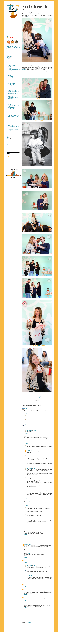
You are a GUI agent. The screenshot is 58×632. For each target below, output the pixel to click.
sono (19, 48)
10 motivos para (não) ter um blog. (12, 77)
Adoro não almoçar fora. (11, 96)
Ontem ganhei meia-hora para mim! (13, 110)
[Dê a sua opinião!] (36, 400)
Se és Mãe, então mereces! (11, 60)
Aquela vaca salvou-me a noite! (12, 64)
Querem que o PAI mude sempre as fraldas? (14, 134)
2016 (8, 54)
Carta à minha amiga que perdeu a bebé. (13, 126)
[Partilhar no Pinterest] (38, 400)
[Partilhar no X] (36, 400)
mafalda (25, 424)
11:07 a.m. (27, 408)
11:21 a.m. (29, 436)
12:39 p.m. (29, 544)
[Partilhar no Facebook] (37, 400)
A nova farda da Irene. (11, 108)
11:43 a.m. (30, 450)
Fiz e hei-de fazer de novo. (11, 117)
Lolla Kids (39, 345)
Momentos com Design (39, 396)
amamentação (16, 47)
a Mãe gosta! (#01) (10, 75)
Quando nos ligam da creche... (12, 70)
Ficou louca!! (9, 99)
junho (9, 136)
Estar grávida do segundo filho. (12, 83)
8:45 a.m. (30, 575)
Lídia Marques (26, 544)
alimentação (12, 47)
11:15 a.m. (28, 424)
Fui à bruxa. (9, 78)
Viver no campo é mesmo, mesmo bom (13, 129)
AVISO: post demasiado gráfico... (12, 131)
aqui (27, 16)
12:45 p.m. (34, 468)
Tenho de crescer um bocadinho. (12, 114)
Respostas (26, 413)
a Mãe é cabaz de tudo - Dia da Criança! (13, 116)
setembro (9, 139)
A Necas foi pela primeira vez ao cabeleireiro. (14, 69)
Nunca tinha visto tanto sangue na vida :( (13, 97)
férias (9, 48)
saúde (17, 48)
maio (9, 59)
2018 (8, 145)
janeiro (9, 55)
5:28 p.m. (28, 602)
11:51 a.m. (34, 430)
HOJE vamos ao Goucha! (11, 84)
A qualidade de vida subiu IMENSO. (12, 65)
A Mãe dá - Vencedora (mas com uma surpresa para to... (13, 68)
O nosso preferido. (10, 76)
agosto (9, 138)
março (9, 57)
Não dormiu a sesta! (10, 124)
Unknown (28, 450)
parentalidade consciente (13, 48)
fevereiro (9, 56)
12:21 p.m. (30, 514)
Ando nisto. (9, 109)
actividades (8, 47)
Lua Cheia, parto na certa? (11, 107)
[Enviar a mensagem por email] (35, 400)
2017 (8, 144)
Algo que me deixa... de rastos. (12, 90)
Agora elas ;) (9, 104)
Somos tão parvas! (10, 98)
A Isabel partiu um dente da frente (12, 103)
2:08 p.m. (29, 418)
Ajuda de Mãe (24, 69)
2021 (8, 149)
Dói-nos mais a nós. (10, 125)
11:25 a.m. (28, 501)
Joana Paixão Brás (29, 430)
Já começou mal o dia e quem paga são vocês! (14, 115)
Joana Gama (9, 46)
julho (9, 137)
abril (8, 58)
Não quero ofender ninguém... (12, 66)
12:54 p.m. (34, 565)
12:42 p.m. (28, 553)
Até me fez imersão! (11, 82)
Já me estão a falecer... (11, 130)
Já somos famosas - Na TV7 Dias (12, 74)
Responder (25, 411)
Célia (25, 408)
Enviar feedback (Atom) (29, 622)
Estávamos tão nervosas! (11, 85)
